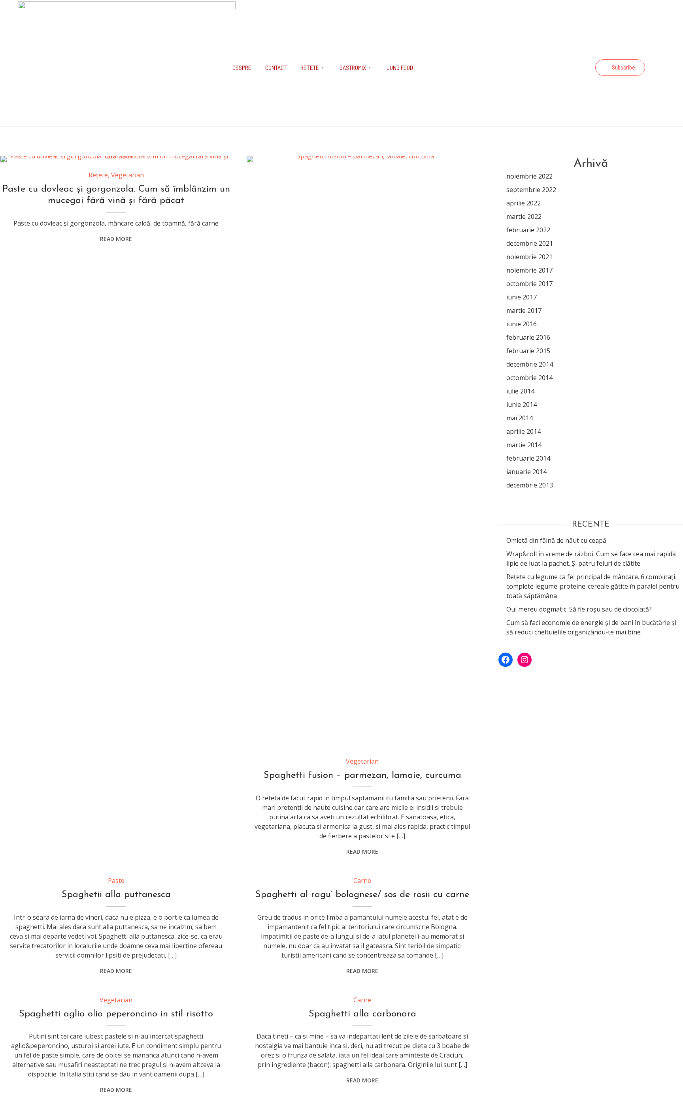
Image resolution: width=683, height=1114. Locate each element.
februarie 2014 (528, 458)
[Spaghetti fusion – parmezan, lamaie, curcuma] (362, 452)
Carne (362, 880)
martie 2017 (523, 310)
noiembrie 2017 (529, 270)
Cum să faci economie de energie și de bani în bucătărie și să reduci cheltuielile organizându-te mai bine (591, 627)
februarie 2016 (528, 337)
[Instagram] (582, 67)
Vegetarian (127, 175)
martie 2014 (523, 444)
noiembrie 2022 (529, 176)
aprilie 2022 (523, 203)
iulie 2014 (520, 391)
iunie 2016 (521, 324)
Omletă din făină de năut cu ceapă (556, 540)
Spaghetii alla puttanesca (116, 894)
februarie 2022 (528, 230)
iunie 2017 (521, 297)
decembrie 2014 (529, 364)
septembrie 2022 (531, 189)
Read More (116, 239)
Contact (276, 67)
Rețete (309, 67)
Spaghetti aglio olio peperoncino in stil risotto (116, 1014)
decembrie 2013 (529, 485)
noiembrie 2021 (529, 256)
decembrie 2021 (529, 243)
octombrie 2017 (529, 283)
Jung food (400, 67)
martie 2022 (523, 216)
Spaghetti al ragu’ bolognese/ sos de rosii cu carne (362, 894)
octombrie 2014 (529, 377)
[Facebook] (561, 67)
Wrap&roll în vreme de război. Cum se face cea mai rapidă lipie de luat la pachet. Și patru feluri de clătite (591, 558)
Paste (116, 880)
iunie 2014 (521, 404)
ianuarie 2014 (526, 471)
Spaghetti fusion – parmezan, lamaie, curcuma (362, 775)
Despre (241, 67)
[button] (620, 67)
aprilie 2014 (523, 431)
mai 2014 (519, 418)
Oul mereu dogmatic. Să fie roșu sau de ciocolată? (579, 609)
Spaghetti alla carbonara (362, 1014)
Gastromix (353, 67)
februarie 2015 (528, 350)
